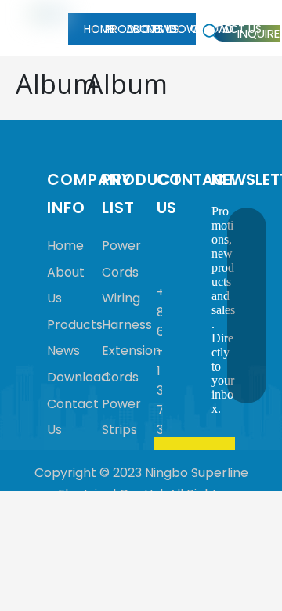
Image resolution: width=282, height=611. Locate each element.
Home (65, 246)
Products (75, 325)
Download (78, 377)
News (63, 351)
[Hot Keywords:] (211, 32)
